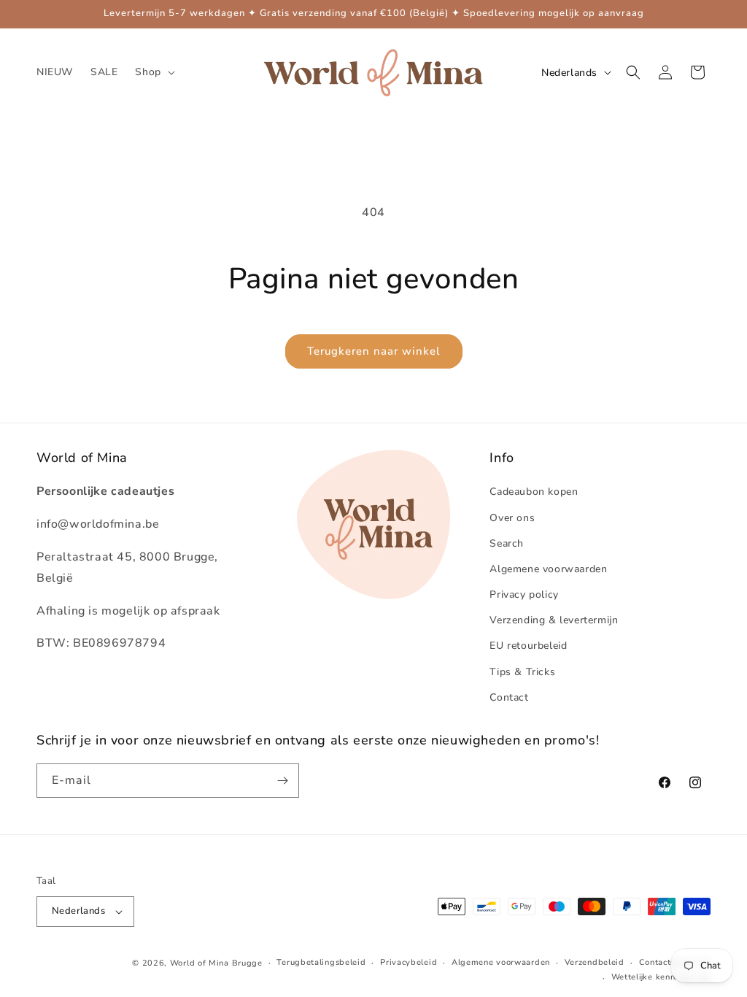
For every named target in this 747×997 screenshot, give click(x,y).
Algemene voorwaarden (548, 569)
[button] (153, 72)
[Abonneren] (282, 780)
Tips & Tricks (522, 672)
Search (506, 543)
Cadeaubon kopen (533, 491)
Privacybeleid (408, 962)
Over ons (512, 518)
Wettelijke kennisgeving (661, 976)
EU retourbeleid (528, 646)
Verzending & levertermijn (553, 620)
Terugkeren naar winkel (374, 351)
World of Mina (199, 963)
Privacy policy (523, 594)
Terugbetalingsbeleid (320, 962)
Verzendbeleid (594, 962)
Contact (508, 697)
